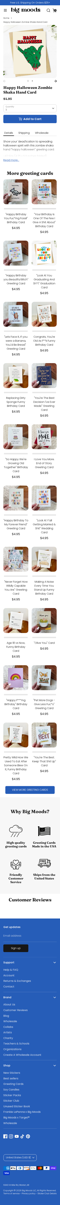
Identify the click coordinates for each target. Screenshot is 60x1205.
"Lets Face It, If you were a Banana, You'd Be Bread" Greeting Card (16, 343)
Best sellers (10, 1078)
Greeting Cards (13, 1084)
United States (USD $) (18, 1157)
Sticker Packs (12, 1095)
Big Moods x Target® (16, 1117)
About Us (9, 1004)
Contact (8, 986)
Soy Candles (11, 1089)
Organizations (12, 1049)
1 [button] (28, 81)
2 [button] (32, 80)
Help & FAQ (10, 970)
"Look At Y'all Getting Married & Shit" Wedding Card (44, 526)
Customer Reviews (15, 1010)
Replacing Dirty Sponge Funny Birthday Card (16, 402)
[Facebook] (5, 1136)
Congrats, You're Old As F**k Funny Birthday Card (44, 341)
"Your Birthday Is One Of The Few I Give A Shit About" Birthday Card (44, 220)
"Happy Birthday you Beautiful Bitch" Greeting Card (16, 279)
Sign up (16, 948)
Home (6, 18)
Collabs (8, 1027)
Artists (7, 1032)
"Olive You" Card (44, 643)
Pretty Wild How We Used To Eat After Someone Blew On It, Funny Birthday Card (16, 765)
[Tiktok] (22, 1136)
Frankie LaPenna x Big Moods (22, 1112)
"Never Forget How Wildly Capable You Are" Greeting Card (16, 588)
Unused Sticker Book (16, 1106)
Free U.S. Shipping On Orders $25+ (30, 2)
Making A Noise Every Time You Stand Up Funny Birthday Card (44, 588)
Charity (8, 1038)
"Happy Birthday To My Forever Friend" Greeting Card (16, 524)
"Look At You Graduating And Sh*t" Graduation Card (44, 281)
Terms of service (11, 1193)
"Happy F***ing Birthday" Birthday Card (15, 704)
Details (8, 133)
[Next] (55, 81)
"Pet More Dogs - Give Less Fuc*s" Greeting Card (44, 704)
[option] (30, 3)
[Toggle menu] (4, 10)
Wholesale (41, 133)
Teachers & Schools (16, 1043)
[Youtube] (17, 1136)
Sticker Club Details (47, 1193)
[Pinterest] (28, 1136)
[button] (54, 10)
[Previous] (4, 81)
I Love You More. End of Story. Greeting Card (44, 463)
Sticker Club (11, 1101)
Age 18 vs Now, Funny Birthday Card (15, 647)
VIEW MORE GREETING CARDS (30, 790)
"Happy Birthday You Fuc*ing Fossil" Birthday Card (16, 218)
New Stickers (11, 1073)
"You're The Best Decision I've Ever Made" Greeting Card (44, 404)
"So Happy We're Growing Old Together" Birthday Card (16, 465)
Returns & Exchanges (17, 981)
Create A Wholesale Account (22, 1055)
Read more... (11, 160)
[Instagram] (11, 1136)
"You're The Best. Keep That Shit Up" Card (44, 761)
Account (8, 975)
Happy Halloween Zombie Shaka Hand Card (25, 22)
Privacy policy (29, 1193)
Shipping (24, 133)
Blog (6, 1016)
